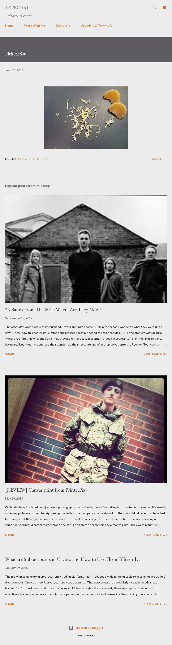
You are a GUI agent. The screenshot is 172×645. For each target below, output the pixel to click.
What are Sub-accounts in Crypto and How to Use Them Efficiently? (72, 559)
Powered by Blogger (88, 628)
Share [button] (157, 159)
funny (21, 159)
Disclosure (63, 25)
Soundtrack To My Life (96, 25)
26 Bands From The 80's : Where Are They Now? (53, 309)
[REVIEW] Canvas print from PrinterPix (45, 490)
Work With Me (34, 25)
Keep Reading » (155, 354)
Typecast (17, 7)
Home (9, 25)
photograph (37, 159)
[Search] (154, 7)
